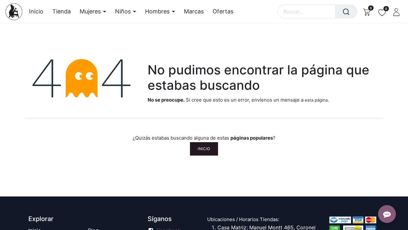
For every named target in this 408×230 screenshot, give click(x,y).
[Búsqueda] (346, 11)
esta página (316, 100)
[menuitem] (38, 11)
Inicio (204, 148)
